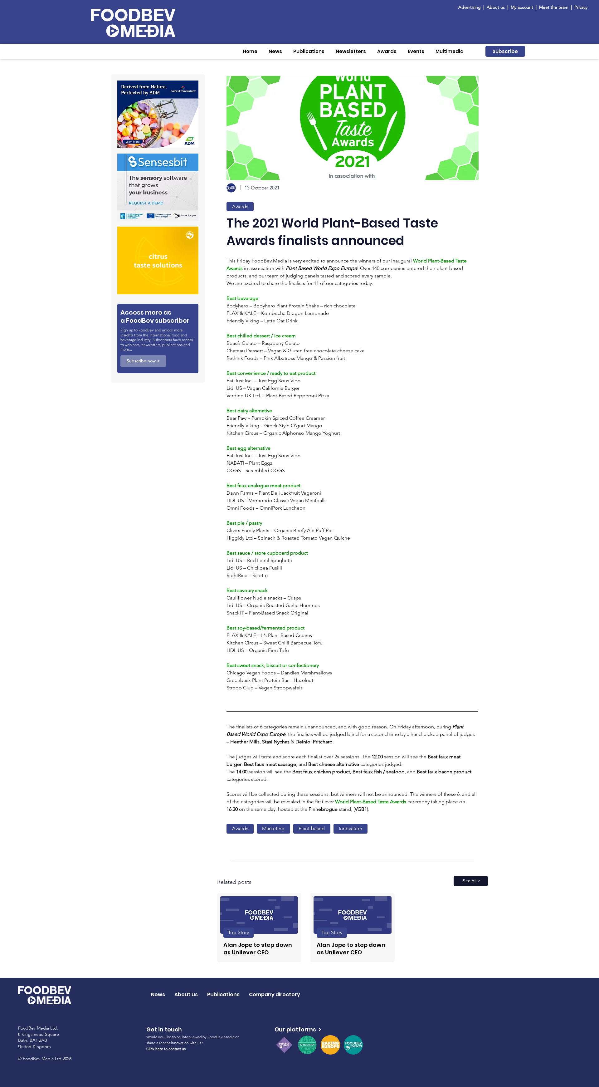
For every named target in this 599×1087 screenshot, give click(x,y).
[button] (275, 51)
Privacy (580, 7)
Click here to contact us (166, 1048)
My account (522, 7)
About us (496, 7)
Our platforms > (298, 1029)
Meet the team (554, 7)
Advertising (470, 7)
